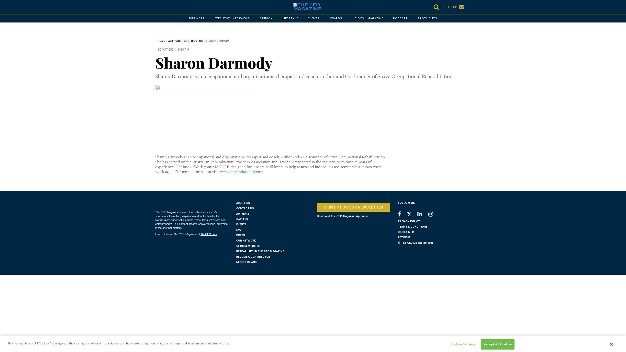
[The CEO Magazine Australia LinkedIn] (422, 214)
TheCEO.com (209, 234)
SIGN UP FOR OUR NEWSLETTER (353, 207)
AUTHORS (242, 213)
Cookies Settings (462, 344)
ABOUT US (243, 203)
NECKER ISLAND (246, 262)
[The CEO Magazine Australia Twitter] (411, 215)
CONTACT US (245, 208)
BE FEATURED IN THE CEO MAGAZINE (260, 251)
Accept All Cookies (498, 344)
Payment (404, 237)
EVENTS (241, 224)
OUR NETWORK (246, 240)
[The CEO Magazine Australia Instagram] (433, 214)
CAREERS (242, 219)
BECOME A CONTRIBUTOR (253, 256)
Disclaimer (406, 232)
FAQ (238, 229)
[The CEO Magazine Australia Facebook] (402, 214)
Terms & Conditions (412, 226)
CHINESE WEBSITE (248, 246)
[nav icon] (157, 7)
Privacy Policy (409, 221)
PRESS (240, 235)
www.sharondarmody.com (241, 171)
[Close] (611, 344)
